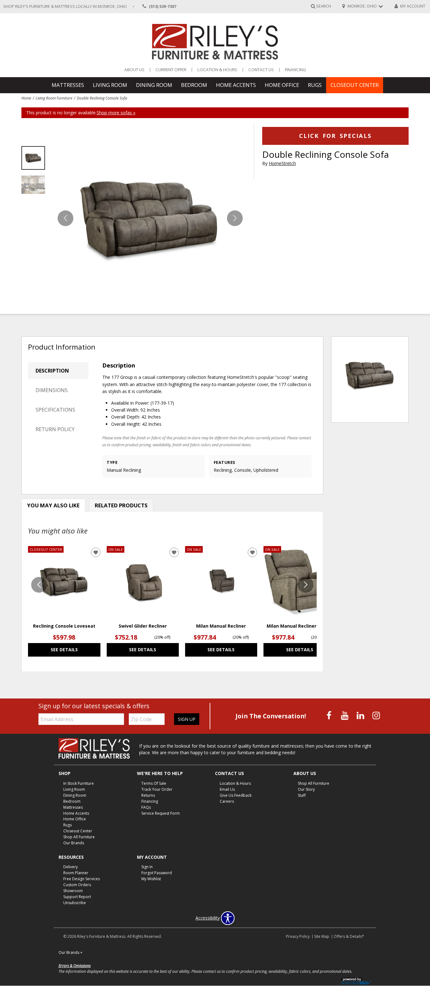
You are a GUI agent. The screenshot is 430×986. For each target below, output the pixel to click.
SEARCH (323, 6)
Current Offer (171, 70)
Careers (227, 801)
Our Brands (73, 843)
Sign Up (186, 719)
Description (52, 370)
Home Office (282, 84)
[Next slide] (306, 585)
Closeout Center (355, 84)
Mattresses (68, 84)
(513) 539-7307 (162, 6)
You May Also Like (53, 505)
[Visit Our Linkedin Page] (361, 716)
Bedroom (194, 84)
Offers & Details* (349, 936)
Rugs (315, 84)
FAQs (146, 807)
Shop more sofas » (116, 113)
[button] (235, 218)
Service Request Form (160, 813)
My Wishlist (151, 878)
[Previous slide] (39, 585)
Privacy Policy (298, 936)
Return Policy (55, 429)
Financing (295, 70)
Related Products (121, 505)
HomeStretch (282, 163)
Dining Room (154, 84)
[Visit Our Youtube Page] (345, 716)
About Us (134, 70)
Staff (302, 795)
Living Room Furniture (54, 97)
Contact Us (261, 70)
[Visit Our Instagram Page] (376, 716)
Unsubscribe (74, 902)
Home (26, 97)
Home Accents (236, 84)
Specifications (55, 409)
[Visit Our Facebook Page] (329, 716)
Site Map (321, 936)
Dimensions (52, 390)
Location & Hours (217, 70)
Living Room (110, 84)
